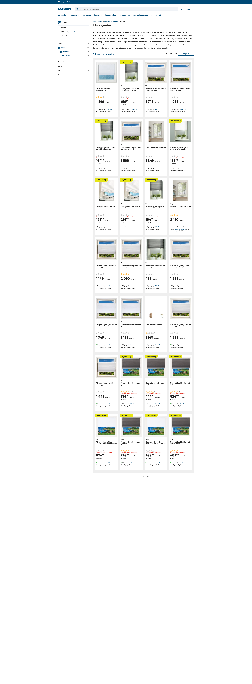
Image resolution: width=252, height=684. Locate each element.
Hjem (94, 21)
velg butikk (72, 32)
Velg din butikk (66, 2)
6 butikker (158, 168)
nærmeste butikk (180, 229)
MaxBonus (86, 15)
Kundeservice (124, 15)
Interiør (100, 21)
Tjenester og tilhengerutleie (104, 15)
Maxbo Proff (156, 15)
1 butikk (157, 109)
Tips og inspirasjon (140, 15)
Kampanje (75, 15)
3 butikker (133, 168)
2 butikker (109, 109)
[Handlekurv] (192, 9)
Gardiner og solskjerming (111, 21)
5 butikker (158, 345)
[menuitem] (73, 47)
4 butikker (133, 109)
